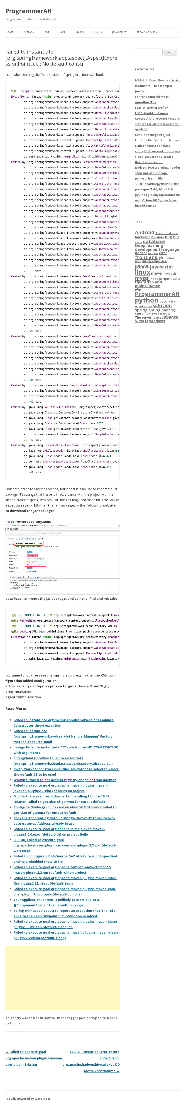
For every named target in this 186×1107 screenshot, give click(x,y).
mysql (142, 278)
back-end (142, 237)
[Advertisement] (62, 978)
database (154, 241)
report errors (143, 306)
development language (157, 249)
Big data (157, 237)
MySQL (80, 32)
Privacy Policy (147, 32)
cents (138, 242)
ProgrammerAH (28, 11)
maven (157, 273)
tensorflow (143, 313)
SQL (174, 310)
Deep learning (149, 245)
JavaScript (119, 32)
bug (168, 236)
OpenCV (176, 278)
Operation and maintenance (148, 284)
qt (175, 301)
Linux (98, 32)
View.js (141, 320)
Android (144, 232)
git (161, 257)
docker (141, 253)
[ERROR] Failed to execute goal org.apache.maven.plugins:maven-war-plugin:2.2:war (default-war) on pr (65, 845)
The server (143, 317)
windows (157, 321)
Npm (166, 279)
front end (146, 257)
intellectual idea (154, 261)
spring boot (159, 310)
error (163, 253)
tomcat (157, 317)
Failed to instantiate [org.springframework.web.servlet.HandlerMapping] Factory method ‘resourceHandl (63, 736)
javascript (162, 266)
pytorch (166, 301)
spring (92, 1018)
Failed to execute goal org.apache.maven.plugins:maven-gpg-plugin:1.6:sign (33, 1058)
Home (9, 32)
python (147, 299)
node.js (156, 279)
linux (142, 272)
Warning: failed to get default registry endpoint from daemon (65, 780)
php (138, 289)
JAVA (63, 32)
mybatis (170, 274)
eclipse (153, 253)
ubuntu (171, 317)
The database (161, 313)
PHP (47, 32)
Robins (15, 1023)
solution (162, 305)
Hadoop (169, 258)
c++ (176, 236)
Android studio (166, 233)
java (82, 1018)
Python (28, 32)
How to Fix (52, 1018)
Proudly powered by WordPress (28, 1099)
